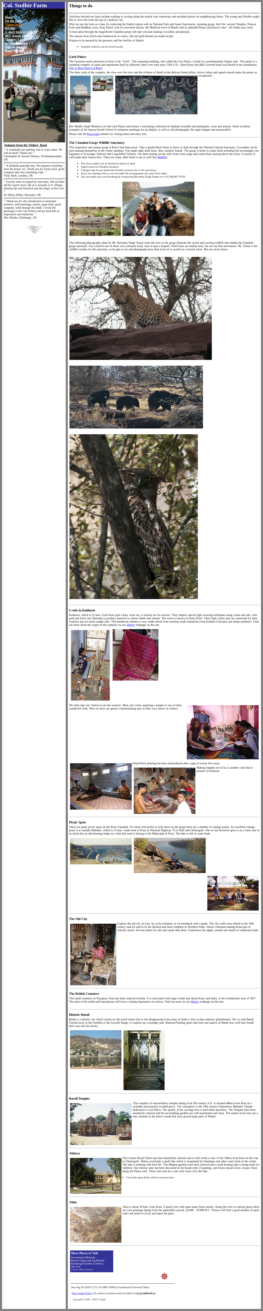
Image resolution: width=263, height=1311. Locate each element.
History (131, 624)
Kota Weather (14, 50)
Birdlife (10, 28)
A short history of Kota (21, 32)
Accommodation (16, 43)
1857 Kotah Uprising (19, 35)
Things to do (13, 24)
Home (9, 17)
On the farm (13, 21)
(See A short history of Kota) (85, 68)
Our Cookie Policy (82, 1293)
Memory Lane (15, 39)
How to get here (16, 47)
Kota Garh (93, 134)
